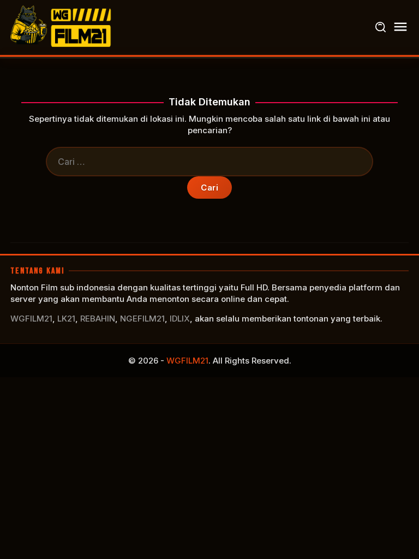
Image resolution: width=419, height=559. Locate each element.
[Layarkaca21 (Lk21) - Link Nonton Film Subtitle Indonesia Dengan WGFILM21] (62, 26)
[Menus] (400, 27)
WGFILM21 (31, 318)
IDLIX (180, 318)
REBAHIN (97, 318)
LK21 (66, 318)
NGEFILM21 (142, 318)
